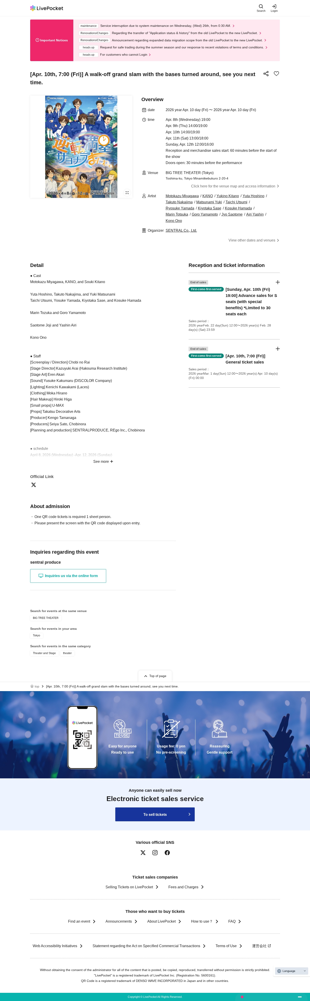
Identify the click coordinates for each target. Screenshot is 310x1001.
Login (274, 10)
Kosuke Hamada (238, 208)
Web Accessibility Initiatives (55, 946)
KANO (207, 196)
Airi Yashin (255, 214)
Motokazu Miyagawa (182, 196)
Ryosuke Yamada (180, 208)
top (37, 686)
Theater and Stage (44, 653)
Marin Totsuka (177, 214)
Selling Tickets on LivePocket (129, 887)
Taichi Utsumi (236, 202)
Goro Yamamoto (205, 214)
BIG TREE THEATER (46, 618)
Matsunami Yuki (209, 202)
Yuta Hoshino (253, 196)
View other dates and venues (252, 240)
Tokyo (36, 635)
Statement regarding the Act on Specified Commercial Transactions (146, 946)
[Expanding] (81, 147)
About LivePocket (161, 921)
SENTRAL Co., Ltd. (181, 230)
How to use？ (202, 921)
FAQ (232, 921)
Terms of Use (226, 946)
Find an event (79, 921)
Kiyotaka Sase (209, 208)
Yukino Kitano (228, 196)
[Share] (266, 73)
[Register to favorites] (276, 73)
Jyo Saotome (232, 214)
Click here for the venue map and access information (233, 186)
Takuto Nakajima (179, 202)
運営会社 (259, 946)
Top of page (157, 676)
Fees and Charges (183, 887)
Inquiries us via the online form (71, 576)
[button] (234, 306)
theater (67, 653)
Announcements (119, 921)
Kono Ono (174, 221)
